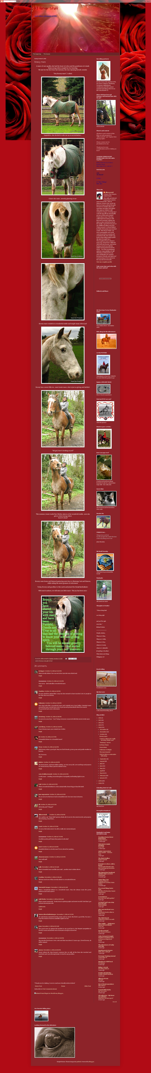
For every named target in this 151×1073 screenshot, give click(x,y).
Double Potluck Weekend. (105, 974)
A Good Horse (102, 897)
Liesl (40, 847)
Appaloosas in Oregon (105, 950)
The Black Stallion (104, 858)
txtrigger (42, 671)
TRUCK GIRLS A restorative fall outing (108, 755)
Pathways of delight (106, 749)
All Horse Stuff (46, 8)
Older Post (87, 986)
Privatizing (101, 963)
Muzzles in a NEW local (105, 961)
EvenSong (42, 716)
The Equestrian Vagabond (106, 872)
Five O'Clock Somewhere (106, 984)
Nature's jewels (102, 859)
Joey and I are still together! (106, 898)
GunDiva (41, 691)
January (102, 778)
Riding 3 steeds (103, 967)
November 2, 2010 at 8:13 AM (50, 926)
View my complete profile (104, 262)
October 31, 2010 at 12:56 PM (55, 681)
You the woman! (103, 930)
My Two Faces (102, 991)
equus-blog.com (103, 879)
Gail (40, 784)
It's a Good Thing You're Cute (105, 888)
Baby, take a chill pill (104, 952)
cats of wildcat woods (45, 774)
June (101, 766)
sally (40, 867)
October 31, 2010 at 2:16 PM (53, 716)
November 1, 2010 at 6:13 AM (59, 887)
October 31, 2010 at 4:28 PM (52, 762)
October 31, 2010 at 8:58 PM (50, 847)
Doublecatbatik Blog (104, 973)
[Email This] (69, 659)
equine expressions (104, 851)
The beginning (37, 54)
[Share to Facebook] (74, 659)
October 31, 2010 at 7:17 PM (50, 826)
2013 (99, 720)
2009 (100, 781)
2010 (99, 727)
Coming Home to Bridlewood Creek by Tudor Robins (106, 882)
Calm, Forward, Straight (105, 936)
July (101, 763)
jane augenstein (44, 794)
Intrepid (100, 980)
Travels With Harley (104, 990)
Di (39, 737)
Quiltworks (42, 906)
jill (39, 804)
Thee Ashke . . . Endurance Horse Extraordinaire (106, 924)
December (103, 729)
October (102, 734)
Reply (40, 676)
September (103, 759)
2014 (99, 718)
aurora (41, 950)
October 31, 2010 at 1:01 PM (52, 691)
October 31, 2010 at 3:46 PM (51, 747)
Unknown (42, 703)
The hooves (47, 54)
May (101, 768)
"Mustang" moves (105, 742)
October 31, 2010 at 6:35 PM (48, 804)
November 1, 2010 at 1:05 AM (50, 867)
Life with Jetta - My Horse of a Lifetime (106, 996)
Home (63, 986)
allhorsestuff (43, 814)
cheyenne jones (44, 857)
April (101, 771)
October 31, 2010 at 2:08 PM (53, 703)
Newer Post (38, 986)
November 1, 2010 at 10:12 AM (55, 899)
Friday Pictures (102, 840)
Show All (115, 1001)
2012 (99, 722)
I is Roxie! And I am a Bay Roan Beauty (106, 903)
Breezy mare (103, 736)
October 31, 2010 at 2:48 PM (54, 727)
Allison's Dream (103, 978)
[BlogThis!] (71, 659)
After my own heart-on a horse (106, 910)
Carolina (41, 877)
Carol (40, 826)
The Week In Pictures (104, 932)
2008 (100, 783)
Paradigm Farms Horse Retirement (105, 837)
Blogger (91, 1061)
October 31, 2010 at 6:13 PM (49, 784)
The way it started (105, 752)
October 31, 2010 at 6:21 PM (57, 794)
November (103, 732)
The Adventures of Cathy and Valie (106, 945)
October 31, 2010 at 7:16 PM (57, 814)
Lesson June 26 (102, 957)
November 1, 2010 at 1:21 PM (65, 914)
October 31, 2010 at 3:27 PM (48, 737)
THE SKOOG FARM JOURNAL (104, 844)
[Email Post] (66, 658)
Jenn (40, 926)
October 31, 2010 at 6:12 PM (60, 774)
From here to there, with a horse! (106, 864)
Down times (103, 747)
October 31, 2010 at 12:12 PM (53, 671)
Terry (40, 747)
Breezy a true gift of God (45, 661)
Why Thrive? (102, 985)
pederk (79, 1061)
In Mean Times (104, 745)
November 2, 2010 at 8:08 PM (52, 950)
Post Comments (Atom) (50, 989)
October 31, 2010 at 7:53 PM (55, 836)
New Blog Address (103, 968)
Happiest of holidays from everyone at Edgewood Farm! (106, 939)
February (103, 775)
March (102, 773)
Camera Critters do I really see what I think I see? (107, 739)
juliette (41, 762)
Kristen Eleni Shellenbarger (47, 914)
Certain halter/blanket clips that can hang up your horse (106, 867)
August (102, 761)
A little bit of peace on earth (106, 919)
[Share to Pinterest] (76, 659)
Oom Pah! (101, 847)
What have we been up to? (105, 998)
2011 (99, 725)
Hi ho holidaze (102, 905)
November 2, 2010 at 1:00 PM (55, 938)
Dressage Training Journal (106, 956)
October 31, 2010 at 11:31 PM (57, 857)
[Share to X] (72, 659)
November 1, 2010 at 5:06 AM (53, 877)
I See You (101, 926)
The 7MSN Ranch (103, 918)
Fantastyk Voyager (45, 887)
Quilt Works (42, 899)
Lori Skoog (42, 727)
